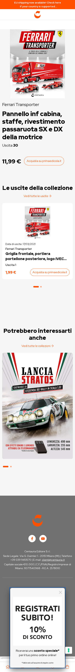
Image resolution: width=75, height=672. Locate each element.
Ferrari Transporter (20, 104)
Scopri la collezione (37, 442)
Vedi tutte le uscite (36, 196)
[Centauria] (37, 14)
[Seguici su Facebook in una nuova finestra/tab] (32, 538)
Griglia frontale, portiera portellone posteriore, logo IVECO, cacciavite (36, 256)
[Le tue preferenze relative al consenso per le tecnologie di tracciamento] (68, 650)
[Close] (60, 592)
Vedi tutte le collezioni (36, 346)
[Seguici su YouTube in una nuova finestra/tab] (43, 538)
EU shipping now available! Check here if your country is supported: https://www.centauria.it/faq (37, 4)
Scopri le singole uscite (37, 452)
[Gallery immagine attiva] (37, 62)
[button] (36, 286)
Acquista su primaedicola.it (44, 161)
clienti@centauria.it (53, 559)
